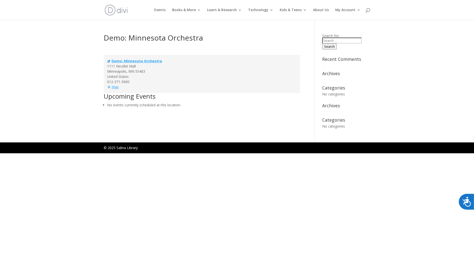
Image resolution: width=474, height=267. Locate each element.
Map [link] (113, 87)
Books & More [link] (184, 10)
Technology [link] (258, 10)
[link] (116, 9)
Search (329, 46)
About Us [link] (321, 10)
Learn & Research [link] (222, 10)
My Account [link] (345, 10)
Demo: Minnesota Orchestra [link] (137, 61)
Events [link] (160, 10)
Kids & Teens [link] (291, 10)
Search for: (330, 35)
